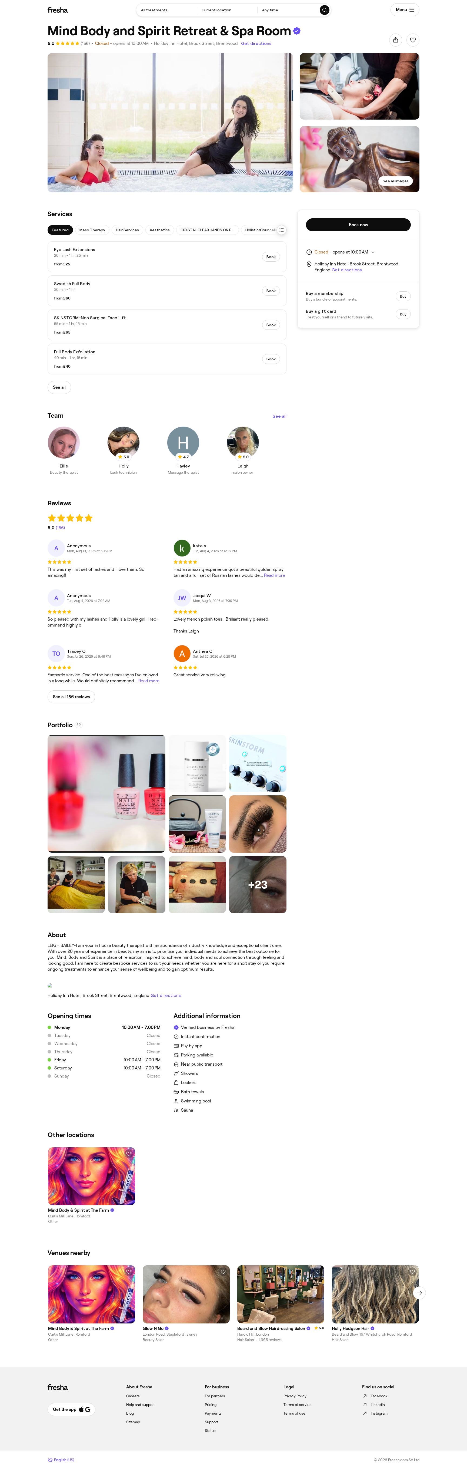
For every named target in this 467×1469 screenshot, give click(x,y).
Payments (213, 1413)
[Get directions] (167, 985)
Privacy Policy (294, 1396)
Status (210, 1430)
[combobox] (166, 10)
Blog (130, 1413)
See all (279, 416)
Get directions (256, 43)
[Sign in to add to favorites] (412, 40)
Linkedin (378, 1404)
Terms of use (294, 1413)
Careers (133, 1396)
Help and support (140, 1404)
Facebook (379, 1396)
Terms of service (297, 1404)
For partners (215, 1396)
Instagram (379, 1413)
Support (211, 1422)
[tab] (60, 230)
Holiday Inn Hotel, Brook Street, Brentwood (196, 43)
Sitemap (133, 1422)
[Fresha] (58, 9)
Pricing (210, 1404)
